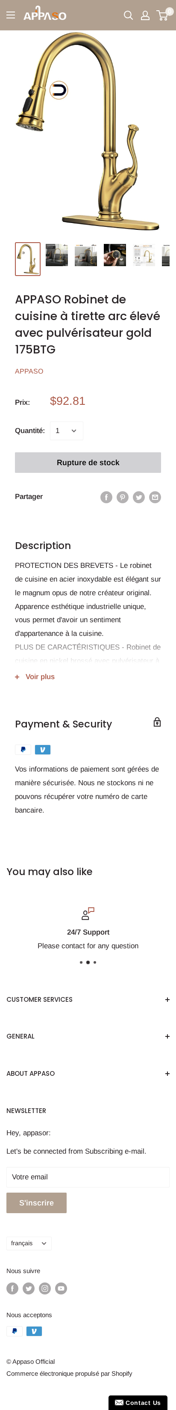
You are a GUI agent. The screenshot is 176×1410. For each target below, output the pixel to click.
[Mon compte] (145, 15)
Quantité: (30, 431)
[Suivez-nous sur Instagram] (45, 1288)
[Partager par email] (155, 497)
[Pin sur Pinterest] (123, 497)
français (21, 1243)
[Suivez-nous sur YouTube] (61, 1288)
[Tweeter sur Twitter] (139, 497)
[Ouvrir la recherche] (128, 15)
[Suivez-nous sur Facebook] (12, 1288)
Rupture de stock (88, 462)
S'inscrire (36, 1203)
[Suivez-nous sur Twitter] (29, 1288)
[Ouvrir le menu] (10, 15)
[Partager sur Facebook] (106, 497)
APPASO (29, 371)
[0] (162, 15)
